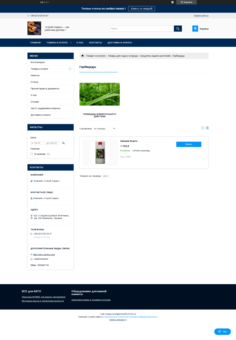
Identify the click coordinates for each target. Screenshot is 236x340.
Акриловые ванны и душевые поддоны (91, 300)
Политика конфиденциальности (142, 317)
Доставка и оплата (120, 42)
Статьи (34, 82)
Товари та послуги (95, 56)
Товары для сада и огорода (123, 56)
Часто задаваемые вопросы (45, 108)
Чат (225, 331)
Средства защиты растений (155, 56)
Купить (189, 144)
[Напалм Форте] (100, 152)
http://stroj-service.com (44, 254)
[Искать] (178, 29)
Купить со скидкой (141, 8)
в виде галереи (202, 128)
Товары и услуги (56, 42)
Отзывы (35, 101)
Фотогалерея (38, 62)
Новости (35, 75)
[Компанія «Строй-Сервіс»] (34, 34)
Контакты (95, 42)
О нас (79, 42)
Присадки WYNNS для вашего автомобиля (43, 297)
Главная (35, 42)
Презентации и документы (45, 88)
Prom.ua (132, 314)
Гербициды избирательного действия (99, 115)
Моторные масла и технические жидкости (43, 301)
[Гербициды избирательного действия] (99, 94)
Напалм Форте (129, 141)
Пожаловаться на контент (115, 317)
